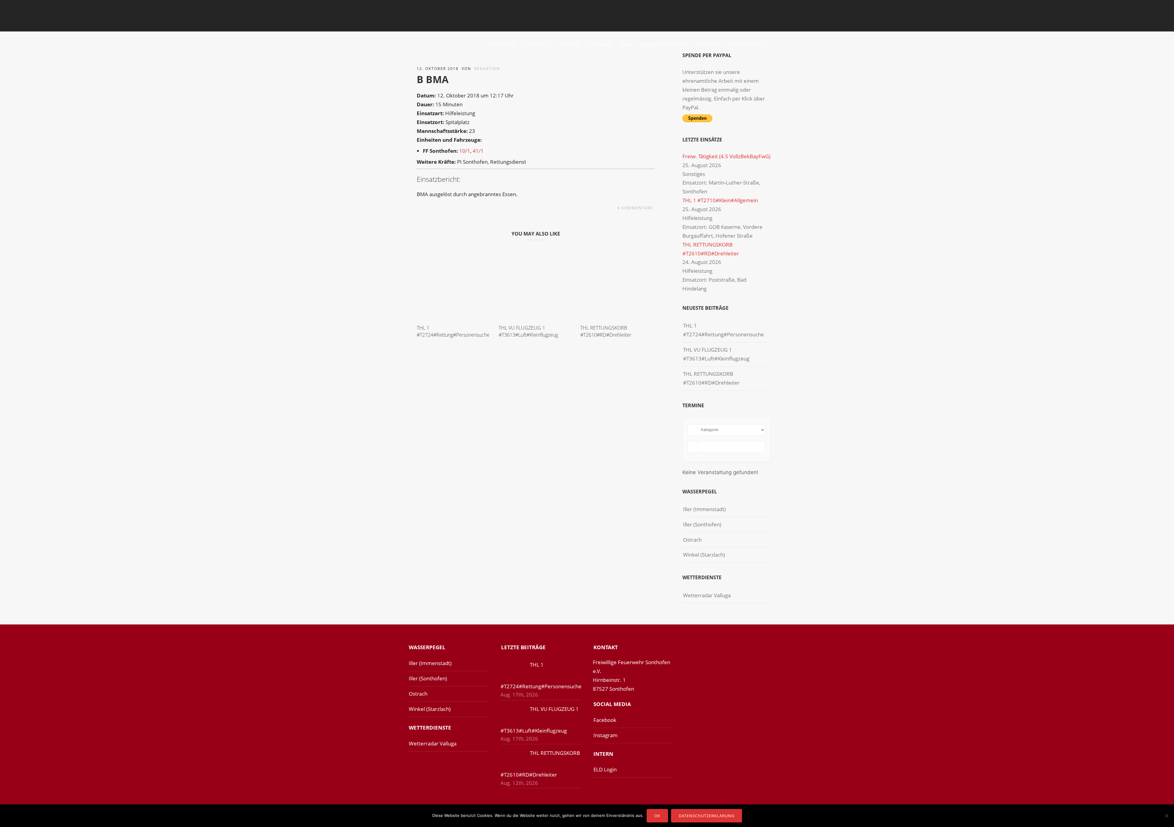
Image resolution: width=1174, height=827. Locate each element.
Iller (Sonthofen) (702, 524)
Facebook (604, 719)
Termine (600, 45)
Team (626, 45)
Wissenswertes (746, 45)
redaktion (487, 68)
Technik (708, 45)
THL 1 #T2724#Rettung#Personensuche (453, 331)
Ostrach (692, 539)
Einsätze (570, 45)
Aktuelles (537, 45)
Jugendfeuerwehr (665, 45)
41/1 (478, 150)
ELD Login (605, 769)
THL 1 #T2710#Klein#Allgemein (720, 200)
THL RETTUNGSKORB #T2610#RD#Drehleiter (605, 331)
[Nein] (1166, 816)
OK (657, 815)
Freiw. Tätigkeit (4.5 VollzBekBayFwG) (726, 156)
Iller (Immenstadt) (704, 509)
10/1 (464, 150)
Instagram (605, 735)
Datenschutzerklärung (706, 815)
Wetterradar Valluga (707, 595)
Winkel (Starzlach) (704, 554)
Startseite (502, 45)
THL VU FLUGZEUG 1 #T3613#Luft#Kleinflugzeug (528, 331)
